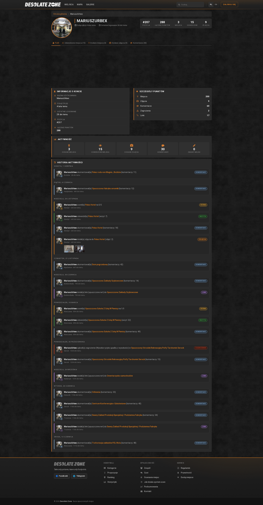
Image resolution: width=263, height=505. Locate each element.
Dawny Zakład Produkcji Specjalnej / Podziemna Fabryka (117, 415)
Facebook (63, 476)
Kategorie (111, 468)
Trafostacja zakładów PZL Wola (106, 443)
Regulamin (185, 468)
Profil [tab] (56, 43)
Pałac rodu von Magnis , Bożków (106, 172)
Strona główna (60, 14)
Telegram (80, 476)
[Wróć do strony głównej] (43, 4)
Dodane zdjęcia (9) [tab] (119, 43)
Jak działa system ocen (154, 482)
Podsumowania (151, 487)
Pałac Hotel (90, 205)
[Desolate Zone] (69, 464)
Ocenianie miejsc (151, 477)
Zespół (147, 468)
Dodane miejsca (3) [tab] (98, 43)
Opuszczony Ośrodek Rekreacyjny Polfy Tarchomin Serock (157, 348)
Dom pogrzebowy (100, 264)
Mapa (79, 4)
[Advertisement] (131, 67)
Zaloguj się (229, 4)
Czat (146, 473)
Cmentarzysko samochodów (120, 376)
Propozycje (112, 473)
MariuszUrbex (70, 172)
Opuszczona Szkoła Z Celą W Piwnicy (101, 308)
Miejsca (69, 4)
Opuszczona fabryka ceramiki (105, 188)
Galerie (90, 4)
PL (211, 4)
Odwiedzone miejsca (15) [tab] (74, 43)
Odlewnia (96, 392)
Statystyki (112, 482)
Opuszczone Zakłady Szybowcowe (107, 281)
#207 (59, 122)
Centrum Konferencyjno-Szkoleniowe (109, 403)
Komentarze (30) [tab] (140, 43)
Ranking (110, 477)
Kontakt (147, 491)
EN (216, 4)
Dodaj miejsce (187, 477)
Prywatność (186, 473)
